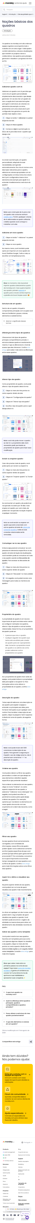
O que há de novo (23, 1152)
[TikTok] (25, 1215)
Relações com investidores (7, 1200)
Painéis (5, 1167)
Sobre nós (5, 1193)
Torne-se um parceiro (9, 1203)
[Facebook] (11, 1215)
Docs (4, 1181)
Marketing (21, 1164)
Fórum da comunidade (15, 1094)
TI (18, 1176)
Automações (6, 1172)
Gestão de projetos (23, 1161)
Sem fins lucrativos (23, 1192)
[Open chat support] (27, 1218)
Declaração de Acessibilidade (9, 1219)
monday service (8, 1160)
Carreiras (5, 1196)
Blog (19, 1149)
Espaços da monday (24, 1155)
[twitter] (18, 1215)
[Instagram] (22, 1215)
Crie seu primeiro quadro (26, 14)
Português (27, 1142)
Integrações (6, 1170)
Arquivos (5, 1184)
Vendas (20, 1167)
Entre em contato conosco (23, 1204)
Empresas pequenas (24, 1190)
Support (4, 14)
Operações (21, 1173)
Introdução (12, 14)
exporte (21, 290)
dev (5, 1157)
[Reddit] (4, 1215)
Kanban (5, 1178)
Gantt (4, 1175)
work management (9, 1152)
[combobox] (17, 9)
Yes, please (25, 1213)
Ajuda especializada (14, 1113)
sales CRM (7, 1155)
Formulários (6, 1187)
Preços (20, 1196)
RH (19, 1179)
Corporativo (21, 1187)
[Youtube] (15, 1215)
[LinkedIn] (7, 1215)
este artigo (26, 864)
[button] (30, 3)
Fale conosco (22, 1200)
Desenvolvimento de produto (23, 1170)
